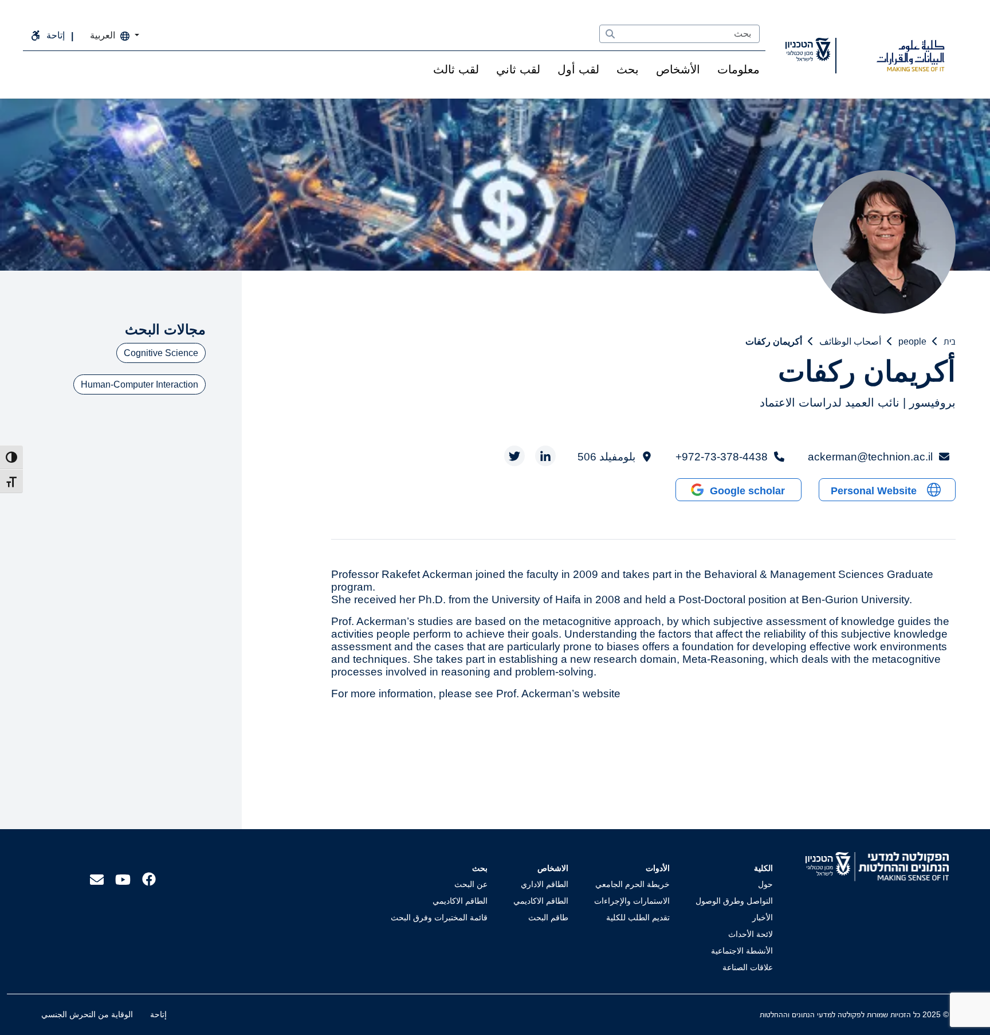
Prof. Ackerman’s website (558, 694)
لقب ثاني (518, 69)
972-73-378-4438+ (721, 457)
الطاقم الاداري (544, 884)
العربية (103, 35)
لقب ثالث (456, 69)
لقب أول (578, 69)
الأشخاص (678, 69)
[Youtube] (123, 879)
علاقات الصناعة (747, 967)
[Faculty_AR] (910, 55)
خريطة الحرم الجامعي (632, 884)
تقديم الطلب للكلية (638, 917)
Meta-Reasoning (723, 659)
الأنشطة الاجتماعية (742, 950)
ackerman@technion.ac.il (870, 457)
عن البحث (471, 884)
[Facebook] (149, 878)
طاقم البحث (548, 917)
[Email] (97, 879)
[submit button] (610, 34)
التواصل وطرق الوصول (734, 900)
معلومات (738, 69)
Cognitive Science (161, 353)
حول (765, 884)
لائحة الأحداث (750, 934)
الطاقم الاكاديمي (540, 900)
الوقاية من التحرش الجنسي (87, 1014)
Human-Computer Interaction (139, 384)
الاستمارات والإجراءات (632, 900)
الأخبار (762, 917)
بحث (627, 69)
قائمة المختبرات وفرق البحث (439, 917)
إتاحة (158, 1014)
